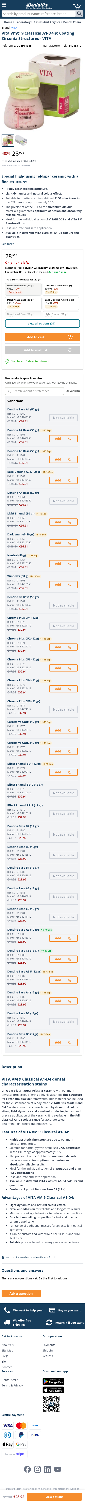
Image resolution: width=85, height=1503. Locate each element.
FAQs (5, 1356)
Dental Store (10, 1380)
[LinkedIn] (47, 1469)
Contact (7, 1367)
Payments (48, 1345)
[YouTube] (57, 1469)
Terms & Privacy (12, 1385)
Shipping (48, 1350)
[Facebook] (27, 1469)
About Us (8, 1345)
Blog (4, 1361)
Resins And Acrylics (47, 22)
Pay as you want (69, 1310)
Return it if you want (69, 1322)
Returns (47, 1356)
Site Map (7, 1350)
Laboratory (23, 22)
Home (8, 22)
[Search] (80, 13)
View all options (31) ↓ (43, 323)
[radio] (23, 289)
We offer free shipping (22, 1322)
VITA (14, 27)
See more (8, 244)
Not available (63, 418)
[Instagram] (37, 1469)
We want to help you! (27, 1310)
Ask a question (21, 1293)
